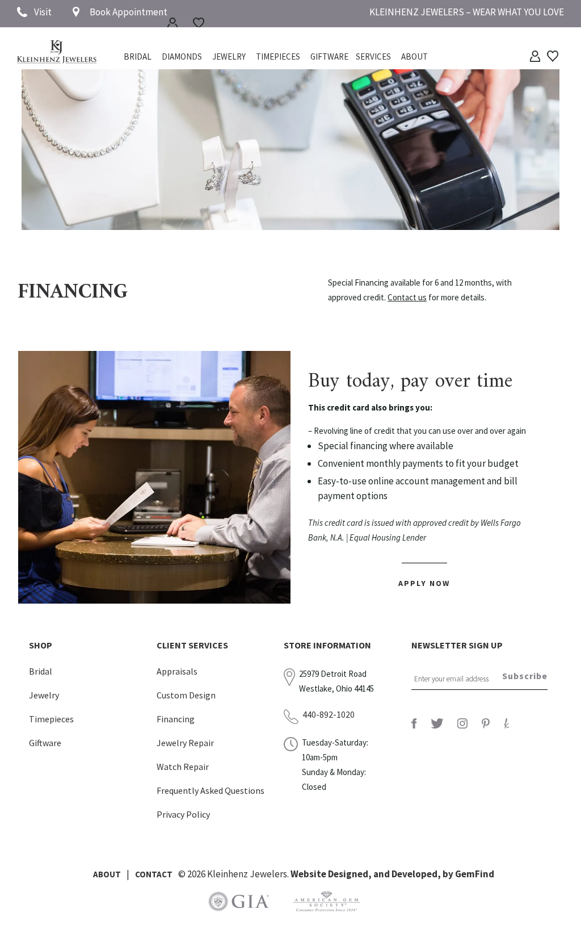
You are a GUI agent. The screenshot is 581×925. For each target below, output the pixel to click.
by (449, 874)
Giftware (329, 57)
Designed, (350, 874)
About (414, 57)
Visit (43, 12)
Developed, (417, 874)
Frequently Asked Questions (210, 790)
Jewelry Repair (185, 742)
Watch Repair (183, 766)
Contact (153, 874)
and (382, 874)
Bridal (40, 671)
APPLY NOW (424, 583)
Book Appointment (128, 12)
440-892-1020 (328, 714)
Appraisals (177, 671)
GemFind (474, 874)
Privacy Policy (183, 814)
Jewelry (229, 57)
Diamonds (182, 57)
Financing (176, 718)
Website (309, 874)
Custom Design (186, 695)
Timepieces (278, 57)
